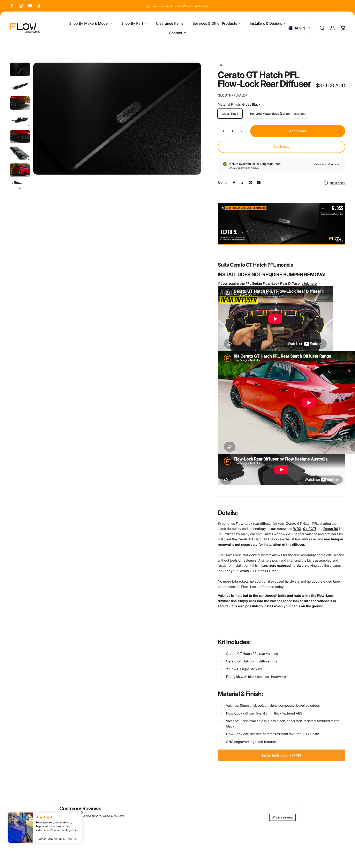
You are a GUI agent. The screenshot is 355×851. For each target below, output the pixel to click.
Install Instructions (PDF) (281, 755)
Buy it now (281, 147)
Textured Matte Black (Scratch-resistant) (278, 113)
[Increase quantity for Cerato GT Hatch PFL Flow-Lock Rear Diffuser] (242, 131)
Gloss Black (230, 113)
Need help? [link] (337, 182)
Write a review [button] (282, 817)
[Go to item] (20, 69)
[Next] (190, 127)
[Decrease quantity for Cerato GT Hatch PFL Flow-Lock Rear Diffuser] (222, 131)
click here (309, 283)
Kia (220, 65)
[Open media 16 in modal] (117, 119)
